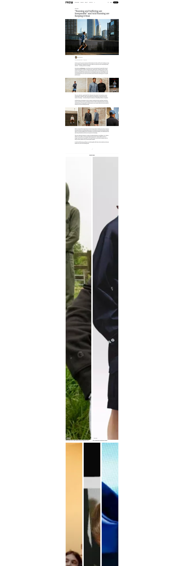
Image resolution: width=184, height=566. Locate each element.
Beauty (86, 2)
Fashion (82, 2)
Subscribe (115, 2)
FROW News (77, 2)
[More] (94, 2)
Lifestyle (91, 2)
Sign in (111, 2)
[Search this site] (108, 2)
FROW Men (76, 8)
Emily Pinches (80, 57)
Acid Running (82, 68)
